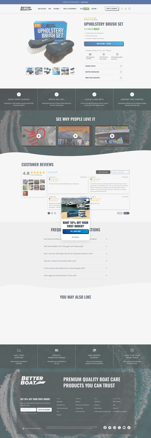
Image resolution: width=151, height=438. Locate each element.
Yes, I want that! (75, 231)
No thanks (75, 237)
